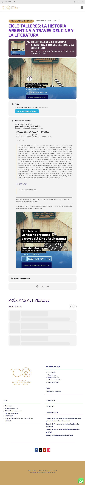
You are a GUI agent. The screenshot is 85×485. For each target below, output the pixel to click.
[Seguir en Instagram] (48, 450)
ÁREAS (6, 400)
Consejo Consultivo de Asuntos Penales (59, 435)
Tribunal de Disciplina (55, 380)
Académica (8, 406)
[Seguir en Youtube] (44, 450)
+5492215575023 (10, 2)
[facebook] (74, 2)
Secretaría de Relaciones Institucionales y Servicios (19, 419)
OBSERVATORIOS (52, 412)
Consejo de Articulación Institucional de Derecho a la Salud (63, 431)
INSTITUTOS (50, 406)
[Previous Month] (70, 306)
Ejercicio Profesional (12, 413)
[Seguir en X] (40, 450)
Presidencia (51, 373)
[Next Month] (74, 306)
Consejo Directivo (53, 377)
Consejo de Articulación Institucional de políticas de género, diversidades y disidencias (63, 419)
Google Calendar (22, 279)
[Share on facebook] (37, 286)
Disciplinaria (9, 416)
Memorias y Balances (53, 391)
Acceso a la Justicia (11, 408)
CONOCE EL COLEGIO (53, 367)
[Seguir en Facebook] (36, 450)
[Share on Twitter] (42, 286)
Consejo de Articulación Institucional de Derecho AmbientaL (62, 425)
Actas (48, 388)
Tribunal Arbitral (53, 382)
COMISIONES (50, 400)
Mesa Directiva (53, 375)
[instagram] (82, 2)
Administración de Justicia (13, 411)
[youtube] (78, 2)
